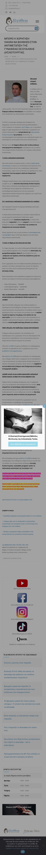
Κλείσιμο (44, 406)
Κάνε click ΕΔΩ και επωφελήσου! (23, 444)
